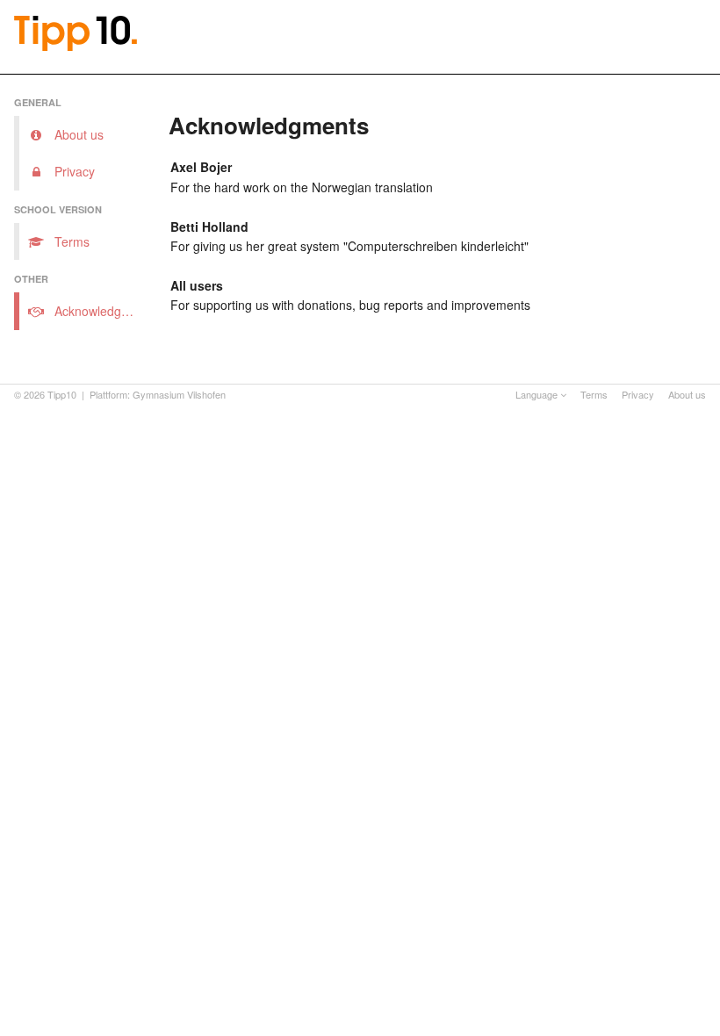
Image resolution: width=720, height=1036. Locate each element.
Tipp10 (61, 394)
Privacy (638, 394)
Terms (594, 394)
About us (687, 394)
